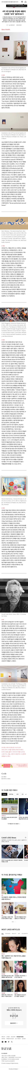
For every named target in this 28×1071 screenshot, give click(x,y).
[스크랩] (22, 1)
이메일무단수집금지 (10, 1038)
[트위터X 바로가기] (12, 1042)
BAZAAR (12, 25)
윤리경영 (24, 1038)
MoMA (4, 794)
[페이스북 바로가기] (9, 1042)
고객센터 (8, 1036)
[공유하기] (25, 1)
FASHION (7, 933)
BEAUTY (14, 933)
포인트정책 (13, 1036)
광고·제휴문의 (18, 1038)
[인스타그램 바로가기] (2, 1042)
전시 (23, 794)
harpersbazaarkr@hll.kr (10, 1061)
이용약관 (3, 1038)
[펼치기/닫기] (25, 794)
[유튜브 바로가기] (6, 1042)
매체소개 (3, 1036)
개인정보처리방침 (20, 1036)
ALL (3, 933)
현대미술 (11, 794)
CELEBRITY (25, 933)
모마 (17, 794)
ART (19, 933)
